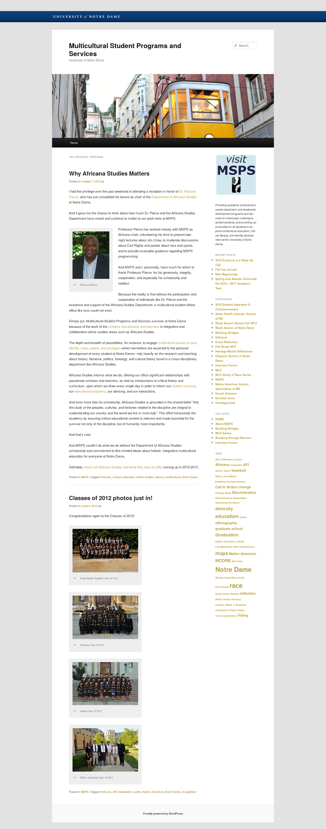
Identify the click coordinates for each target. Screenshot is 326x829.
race (236, 585)
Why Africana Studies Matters (109, 173)
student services (184, 385)
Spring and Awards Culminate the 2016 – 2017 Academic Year (236, 283)
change (244, 486)
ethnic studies (145, 477)
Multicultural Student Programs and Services (125, 49)
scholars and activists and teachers (133, 326)
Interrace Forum (226, 365)
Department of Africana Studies (174, 196)
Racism (234, 593)
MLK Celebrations (244, 546)
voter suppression (226, 615)
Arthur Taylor (223, 470)
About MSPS (224, 424)
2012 (218, 459)
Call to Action (226, 486)
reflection (248, 593)
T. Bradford (239, 604)
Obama (219, 577)
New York (237, 561)
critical (116, 477)
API (114, 792)
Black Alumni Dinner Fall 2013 (236, 323)
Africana (105, 477)
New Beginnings (226, 274)
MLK (218, 370)
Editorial (221, 337)
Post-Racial (222, 587)
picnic (241, 577)
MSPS (84, 477)
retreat (226, 599)
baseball (239, 470)
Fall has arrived (226, 269)
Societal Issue (225, 398)
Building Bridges (227, 332)
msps (221, 553)
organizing (230, 577)
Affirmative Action (232, 459)
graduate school (229, 528)
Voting (243, 615)
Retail (218, 599)
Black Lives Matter (226, 476)
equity (243, 517)
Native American (153, 792)
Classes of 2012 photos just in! (111, 498)
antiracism (236, 465)
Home (74, 143)
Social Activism (226, 393)
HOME (219, 419)
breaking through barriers (230, 481)
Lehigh (240, 541)
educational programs (90, 391)
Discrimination (244, 492)
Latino (137, 792)
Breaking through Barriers (233, 438)
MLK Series (223, 433)
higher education (225, 541)
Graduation (125, 792)
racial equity (222, 593)
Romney (236, 599)
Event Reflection (226, 342)
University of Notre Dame (86, 16)
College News (223, 493)
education (128, 477)
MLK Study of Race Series (233, 375)
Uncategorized (225, 403)
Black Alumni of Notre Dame (234, 328)
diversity (224, 508)
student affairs (223, 604)
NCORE (223, 560)
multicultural (173, 477)
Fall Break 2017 (225, 346)
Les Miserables (224, 546)
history (159, 477)
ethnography (226, 522)
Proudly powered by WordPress (163, 813)
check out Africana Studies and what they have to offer (122, 467)
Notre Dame (190, 477)
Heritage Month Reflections (233, 351)
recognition (189, 792)
